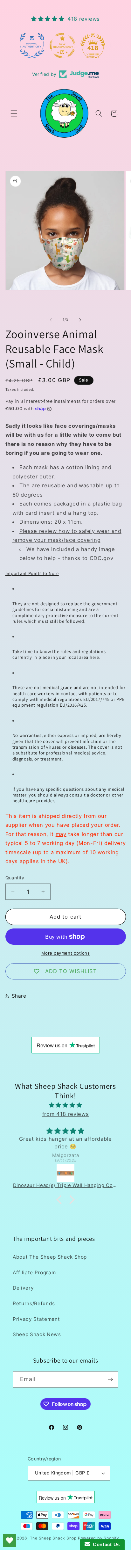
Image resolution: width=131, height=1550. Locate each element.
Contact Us (105, 1544)
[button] (14, 113)
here (94, 657)
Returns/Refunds (34, 1303)
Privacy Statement (36, 1319)
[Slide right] (80, 320)
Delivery (23, 1288)
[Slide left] (51, 320)
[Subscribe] (110, 1379)
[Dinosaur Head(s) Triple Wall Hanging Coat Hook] (65, 1173)
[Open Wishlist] (9, 1540)
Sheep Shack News (37, 1334)
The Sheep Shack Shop (53, 1538)
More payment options (65, 953)
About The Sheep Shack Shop (50, 1257)
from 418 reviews (65, 1114)
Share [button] (19, 996)
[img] (65, 1105)
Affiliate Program (34, 1273)
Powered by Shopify (98, 1538)
